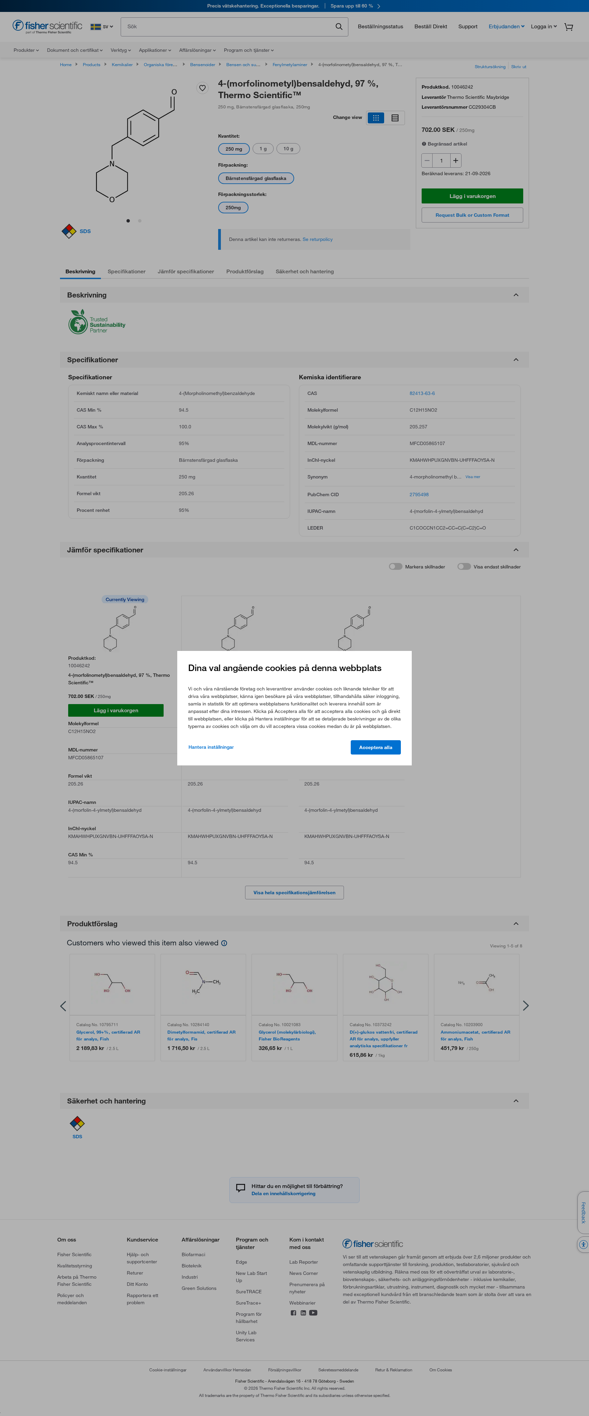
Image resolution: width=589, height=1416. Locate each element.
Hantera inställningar (211, 747)
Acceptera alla (375, 747)
